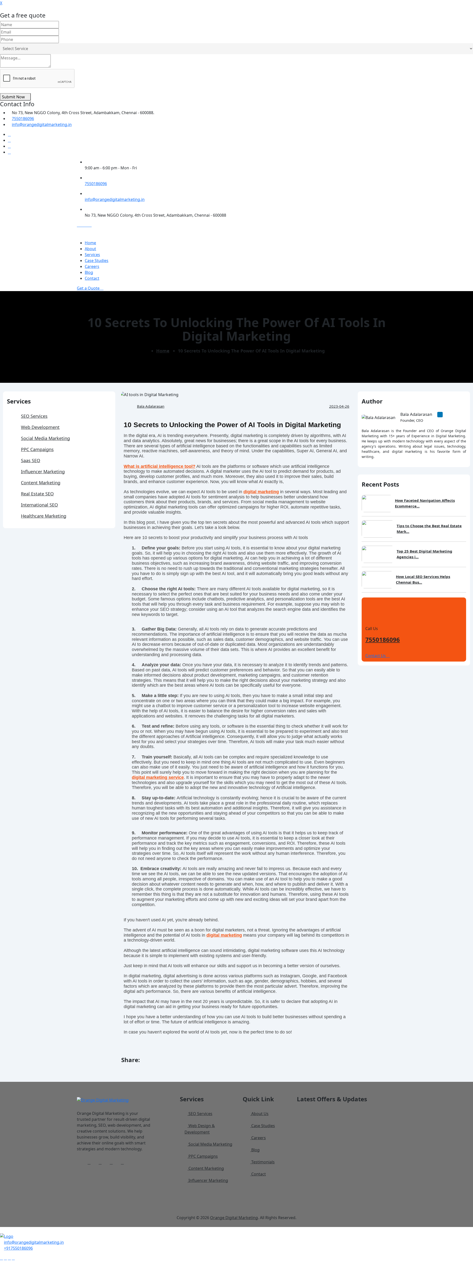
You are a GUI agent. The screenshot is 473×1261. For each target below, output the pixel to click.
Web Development (40, 427)
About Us (259, 1113)
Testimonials (262, 1162)
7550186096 (23, 118)
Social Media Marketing (45, 438)
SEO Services (34, 416)
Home (90, 242)
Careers (92, 266)
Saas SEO (30, 460)
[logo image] (6, 1236)
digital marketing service (158, 777)
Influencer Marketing (43, 471)
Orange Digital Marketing (234, 1217)
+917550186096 (18, 1248)
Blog (89, 272)
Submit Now (14, 97)
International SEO (39, 505)
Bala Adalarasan (150, 406)
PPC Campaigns (37, 449)
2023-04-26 (339, 406)
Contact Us (376, 655)
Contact (92, 278)
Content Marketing (40, 483)
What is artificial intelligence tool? (159, 466)
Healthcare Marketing (43, 516)
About (90, 248)
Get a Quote (89, 288)
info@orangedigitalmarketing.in (42, 124)
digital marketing (261, 491)
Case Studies (96, 260)
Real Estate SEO (37, 494)
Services (92, 254)
